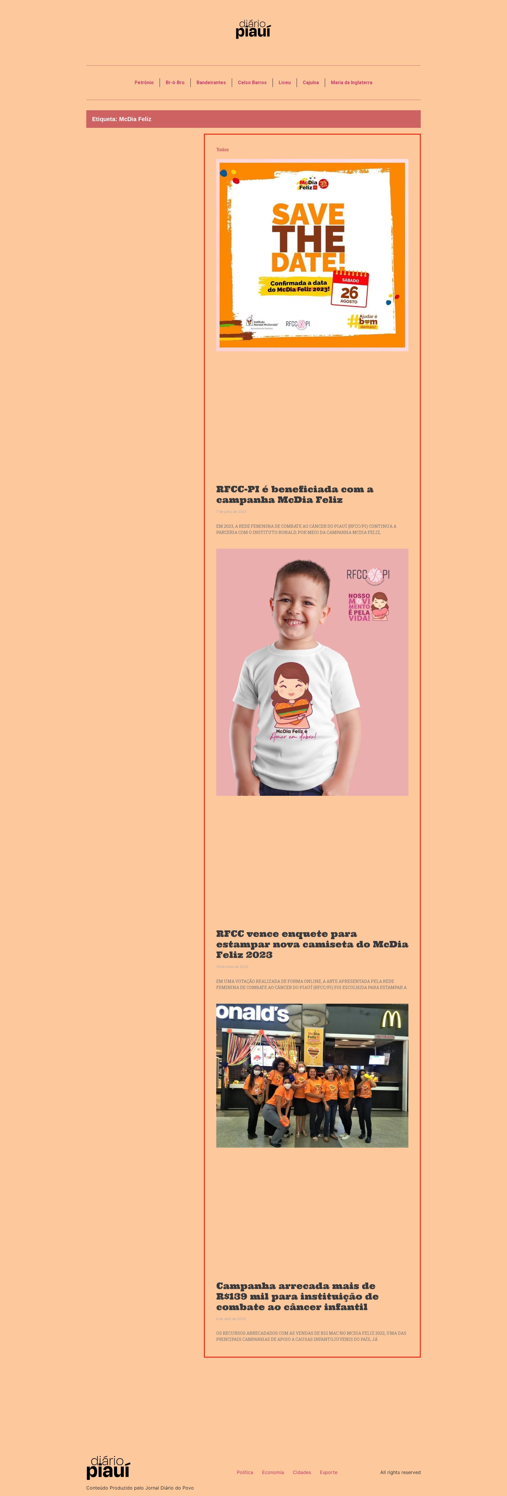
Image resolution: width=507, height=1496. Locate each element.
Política (245, 1472)
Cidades (302, 1472)
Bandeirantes (211, 82)
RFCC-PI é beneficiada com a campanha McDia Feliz (295, 494)
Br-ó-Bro (175, 82)
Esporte (328, 1472)
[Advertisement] (140, 233)
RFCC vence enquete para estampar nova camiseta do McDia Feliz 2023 (312, 944)
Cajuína (311, 82)
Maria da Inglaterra (351, 82)
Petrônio (144, 82)
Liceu (285, 82)
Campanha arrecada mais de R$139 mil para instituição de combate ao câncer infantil (297, 1296)
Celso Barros (252, 82)
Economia (273, 1472)
